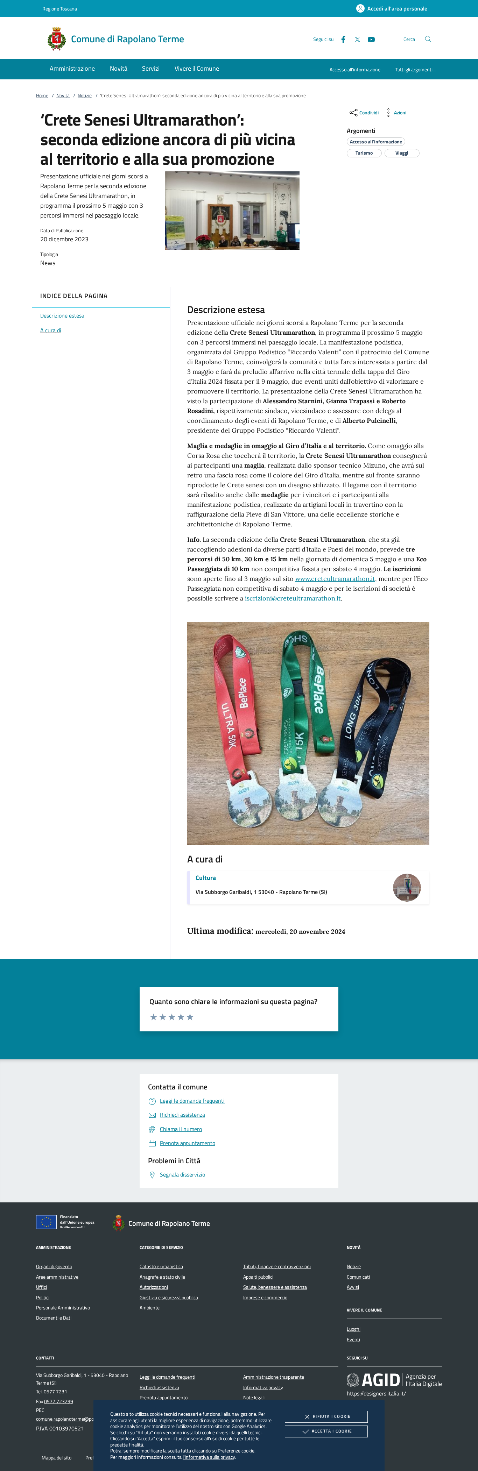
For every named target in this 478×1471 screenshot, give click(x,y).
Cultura (206, 877)
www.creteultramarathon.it (335, 579)
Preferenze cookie (236, 1450)
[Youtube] (368, 38)
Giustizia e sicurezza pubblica (169, 1297)
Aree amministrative (57, 1277)
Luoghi (353, 1329)
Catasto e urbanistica (161, 1266)
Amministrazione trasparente (273, 1377)
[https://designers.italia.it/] (394, 1380)
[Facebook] (340, 38)
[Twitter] (354, 38)
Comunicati (358, 1277)
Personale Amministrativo (63, 1308)
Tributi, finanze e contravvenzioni (277, 1266)
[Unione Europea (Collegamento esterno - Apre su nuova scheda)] (67, 1223)
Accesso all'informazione (355, 69)
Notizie (85, 95)
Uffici (41, 1287)
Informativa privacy (263, 1387)
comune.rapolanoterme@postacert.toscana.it (83, 1419)
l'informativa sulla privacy (209, 1457)
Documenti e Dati (53, 1318)
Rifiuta (332, 1416)
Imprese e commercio (265, 1297)
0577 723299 (58, 1401)
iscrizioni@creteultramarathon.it (293, 598)
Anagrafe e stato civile (162, 1277)
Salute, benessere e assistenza (275, 1287)
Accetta (332, 1431)
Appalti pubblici (258, 1277)
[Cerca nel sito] (428, 39)
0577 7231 (55, 1391)
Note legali (254, 1397)
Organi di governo (54, 1266)
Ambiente (150, 1308)
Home (42, 95)
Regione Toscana (59, 8)
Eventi (353, 1339)
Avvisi (353, 1287)
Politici (42, 1297)
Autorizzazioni (154, 1287)
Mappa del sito (56, 1458)
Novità (63, 95)
